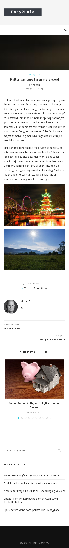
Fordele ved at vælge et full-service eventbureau (31, 483)
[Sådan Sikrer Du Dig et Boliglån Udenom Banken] (34, 379)
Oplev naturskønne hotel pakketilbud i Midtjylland (32, 510)
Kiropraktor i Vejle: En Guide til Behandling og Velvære (34, 491)
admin (36, 84)
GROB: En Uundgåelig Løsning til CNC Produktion (32, 475)
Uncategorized (35, 74)
